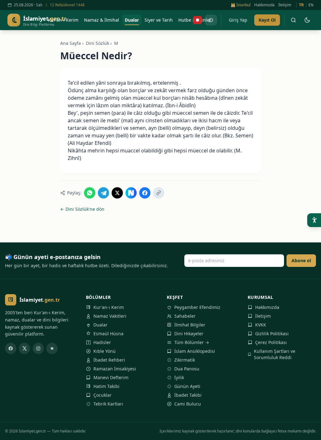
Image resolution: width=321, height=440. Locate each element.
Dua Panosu (186, 369)
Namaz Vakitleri (109, 316)
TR (301, 5)
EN (310, 5)
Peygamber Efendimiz (197, 307)
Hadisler (102, 342)
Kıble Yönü (104, 351)
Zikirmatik (184, 360)
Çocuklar (102, 395)
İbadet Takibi (188, 395)
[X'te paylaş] (117, 193)
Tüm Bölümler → (191, 342)
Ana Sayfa (70, 43)
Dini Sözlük (97, 43)
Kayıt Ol (267, 20)
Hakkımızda (264, 5)
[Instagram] (38, 348)
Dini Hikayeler (188, 334)
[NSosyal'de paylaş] (131, 193)
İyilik (179, 377)
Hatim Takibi (106, 386)
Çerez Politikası (271, 342)
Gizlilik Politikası (272, 334)
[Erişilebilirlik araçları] (314, 220)
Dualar (100, 325)
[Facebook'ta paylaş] (144, 193)
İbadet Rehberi (109, 360)
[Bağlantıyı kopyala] (158, 193)
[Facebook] (10, 348)
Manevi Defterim (111, 377)
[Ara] (293, 20)
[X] (24, 348)
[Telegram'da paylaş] (103, 193)
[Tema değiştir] (307, 20)
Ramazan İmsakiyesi (114, 369)
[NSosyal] (52, 348)
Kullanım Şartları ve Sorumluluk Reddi (274, 354)
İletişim (284, 5)
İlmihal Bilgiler (189, 325)
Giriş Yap (238, 20)
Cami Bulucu (187, 404)
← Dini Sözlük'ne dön (82, 209)
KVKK (260, 325)
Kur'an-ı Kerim (108, 307)
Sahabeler (185, 316)
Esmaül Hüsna (108, 334)
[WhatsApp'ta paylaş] (89, 193)
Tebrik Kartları (108, 404)
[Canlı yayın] (197, 20)
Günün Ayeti (187, 386)
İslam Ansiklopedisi (194, 351)
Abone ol (301, 260)
